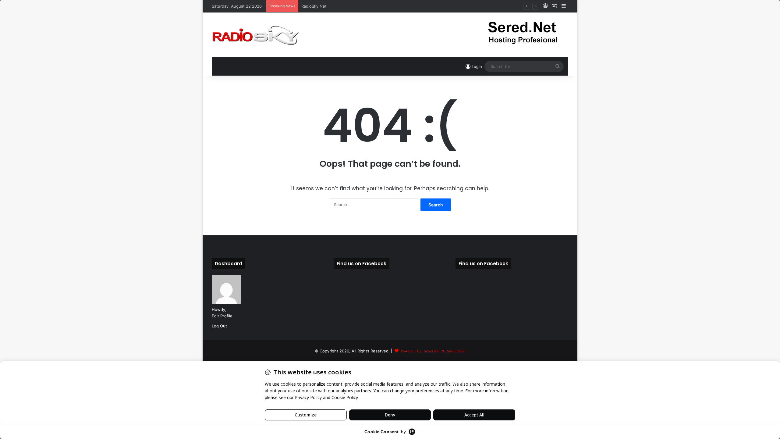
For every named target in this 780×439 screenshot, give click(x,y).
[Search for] (557, 66)
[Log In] (545, 6)
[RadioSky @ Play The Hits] (256, 35)
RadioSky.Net (314, 6)
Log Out (219, 325)
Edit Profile (222, 315)
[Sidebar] (563, 6)
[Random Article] (554, 6)
